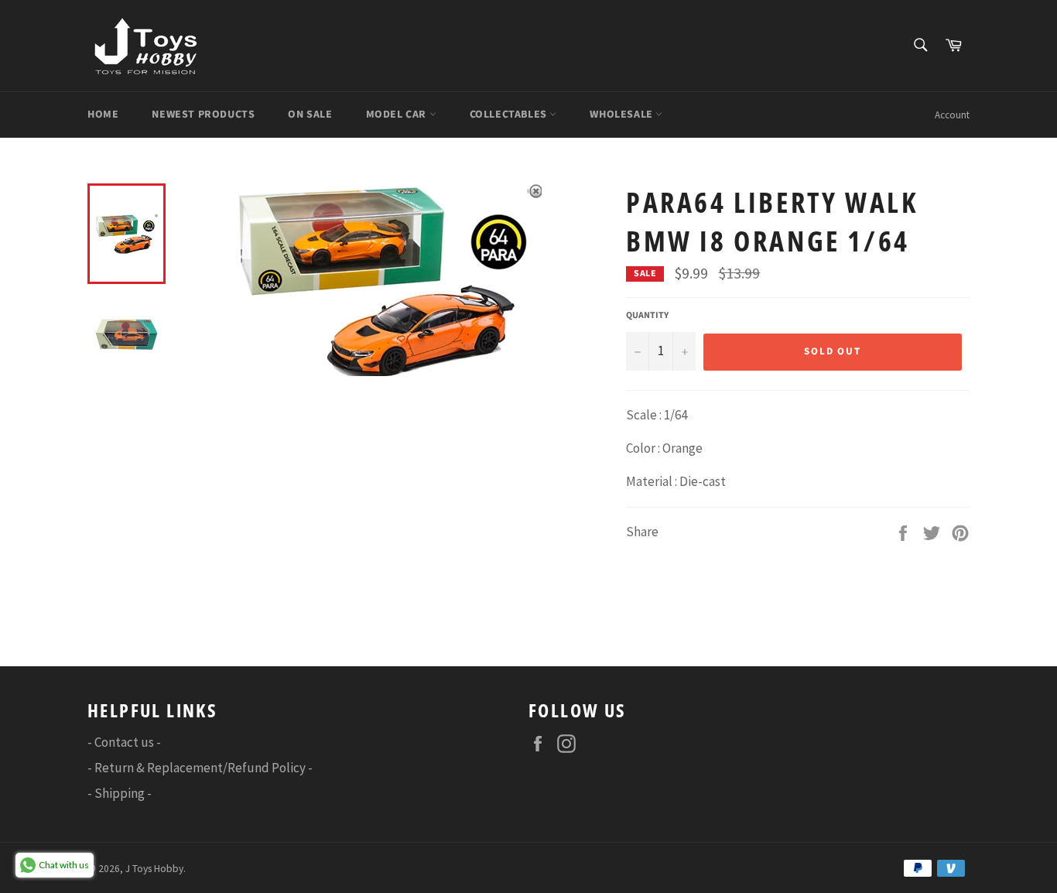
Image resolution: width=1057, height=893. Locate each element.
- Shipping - (119, 793)
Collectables (510, 114)
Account (952, 114)
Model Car (397, 114)
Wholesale (622, 114)
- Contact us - (124, 742)
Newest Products (203, 114)
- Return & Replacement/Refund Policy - (200, 767)
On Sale (310, 114)
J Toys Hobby (154, 868)
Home (102, 114)
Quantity (647, 316)
